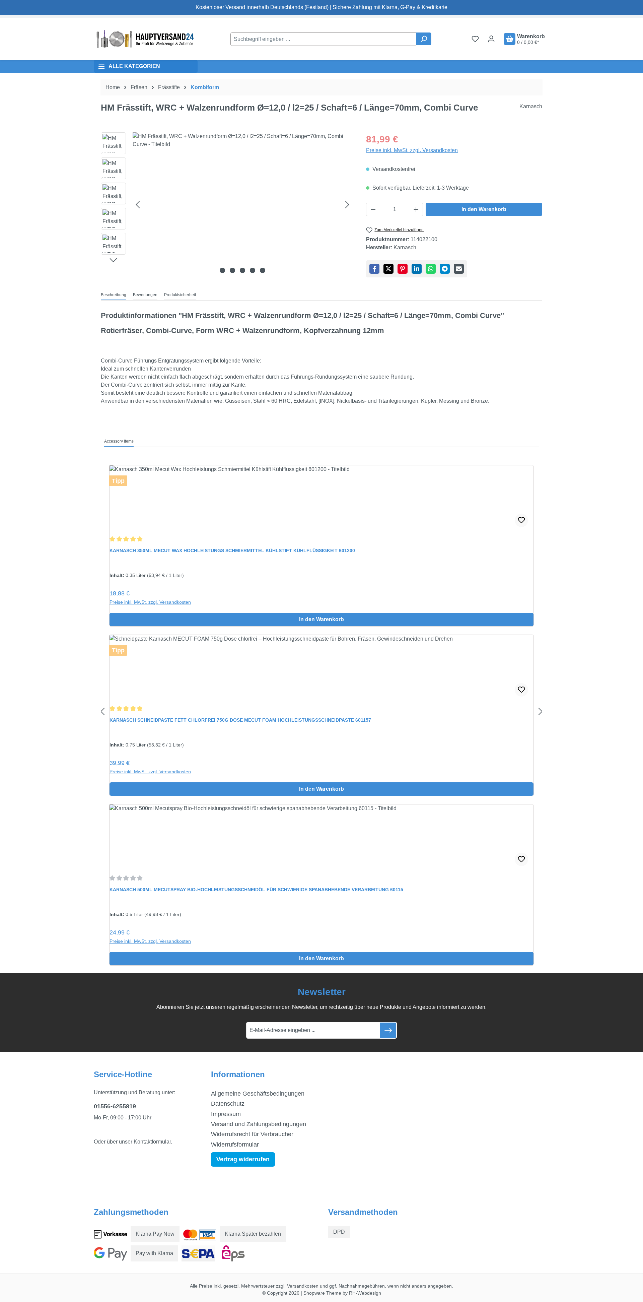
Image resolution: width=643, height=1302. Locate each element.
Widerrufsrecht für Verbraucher (252, 1134)
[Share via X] (388, 269)
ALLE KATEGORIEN (134, 66)
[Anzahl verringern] (373, 209)
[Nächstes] (347, 204)
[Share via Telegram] (445, 269)
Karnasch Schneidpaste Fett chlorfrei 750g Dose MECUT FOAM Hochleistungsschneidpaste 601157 (240, 720)
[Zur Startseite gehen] (144, 39)
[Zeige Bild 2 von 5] (232, 270)
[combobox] (323, 39)
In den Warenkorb (483, 209)
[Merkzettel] (475, 39)
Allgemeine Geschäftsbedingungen (257, 1093)
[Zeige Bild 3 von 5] (242, 270)
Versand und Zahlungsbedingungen (258, 1124)
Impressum (226, 1114)
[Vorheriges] (138, 204)
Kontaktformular (152, 1142)
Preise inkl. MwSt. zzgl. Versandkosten (412, 150)
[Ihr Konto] (491, 39)
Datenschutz (227, 1103)
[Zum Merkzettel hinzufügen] (521, 520)
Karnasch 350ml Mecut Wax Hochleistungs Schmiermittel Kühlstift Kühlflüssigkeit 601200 (232, 550)
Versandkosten (302, 1286)
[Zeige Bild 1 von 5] (222, 270)
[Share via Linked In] (417, 269)
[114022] (242, 204)
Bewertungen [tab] (145, 294)
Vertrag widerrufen (243, 1159)
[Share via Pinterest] (403, 269)
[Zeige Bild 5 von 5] (262, 270)
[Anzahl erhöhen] (416, 209)
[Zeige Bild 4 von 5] (252, 270)
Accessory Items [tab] (119, 441)
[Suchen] (423, 38)
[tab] (113, 295)
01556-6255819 (115, 1106)
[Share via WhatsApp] (431, 269)
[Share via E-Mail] (459, 269)
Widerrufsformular (235, 1144)
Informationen (238, 1074)
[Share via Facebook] (374, 269)
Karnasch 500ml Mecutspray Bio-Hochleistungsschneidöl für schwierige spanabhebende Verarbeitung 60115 (256, 889)
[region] (226, 204)
